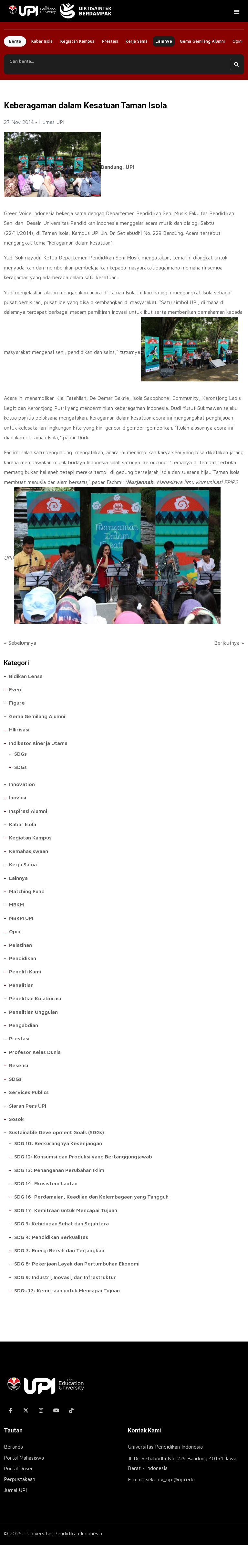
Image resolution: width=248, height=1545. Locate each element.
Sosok (16, 1119)
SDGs (20, 754)
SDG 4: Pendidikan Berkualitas (51, 1237)
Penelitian (21, 985)
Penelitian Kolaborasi (35, 998)
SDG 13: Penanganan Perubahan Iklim (59, 1170)
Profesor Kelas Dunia (35, 1052)
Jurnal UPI (15, 1490)
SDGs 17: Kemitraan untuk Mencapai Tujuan (67, 1290)
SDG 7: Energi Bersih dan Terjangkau (59, 1250)
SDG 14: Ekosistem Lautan (46, 1183)
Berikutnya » (229, 643)
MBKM (16, 904)
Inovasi (17, 797)
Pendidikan (22, 958)
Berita (15, 41)
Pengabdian (23, 1025)
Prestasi (110, 41)
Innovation (22, 784)
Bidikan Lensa (26, 676)
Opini (237, 41)
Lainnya (163, 41)
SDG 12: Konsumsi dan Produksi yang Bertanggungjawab (83, 1156)
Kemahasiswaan (28, 851)
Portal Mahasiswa (24, 1458)
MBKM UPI (21, 918)
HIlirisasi (19, 729)
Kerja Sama (137, 41)
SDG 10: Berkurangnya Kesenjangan (58, 1143)
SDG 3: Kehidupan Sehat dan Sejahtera (61, 1223)
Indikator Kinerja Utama (38, 743)
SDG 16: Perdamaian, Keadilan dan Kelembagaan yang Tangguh (91, 1197)
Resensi (18, 1065)
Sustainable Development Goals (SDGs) (56, 1132)
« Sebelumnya (20, 643)
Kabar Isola (42, 41)
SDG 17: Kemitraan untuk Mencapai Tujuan (65, 1210)
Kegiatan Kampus (77, 41)
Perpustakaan (19, 1479)
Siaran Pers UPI (27, 1106)
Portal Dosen (19, 1468)
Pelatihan (20, 945)
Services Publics (29, 1092)
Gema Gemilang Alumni (202, 41)
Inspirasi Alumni (28, 811)
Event (16, 689)
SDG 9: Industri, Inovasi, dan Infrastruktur (65, 1277)
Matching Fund (27, 891)
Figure (17, 703)
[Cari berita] (236, 64)
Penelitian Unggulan (33, 1012)
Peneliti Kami (25, 971)
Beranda (13, 1447)
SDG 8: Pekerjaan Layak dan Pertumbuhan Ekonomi (77, 1263)
